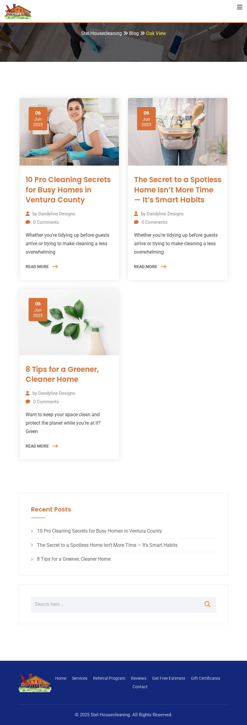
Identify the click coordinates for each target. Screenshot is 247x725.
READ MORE (37, 266)
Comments (46, 222)
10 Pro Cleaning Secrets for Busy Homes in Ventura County (68, 190)
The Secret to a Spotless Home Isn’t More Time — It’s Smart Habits (177, 190)
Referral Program (109, 678)
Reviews (138, 678)
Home (60, 678)
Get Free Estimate (168, 678)
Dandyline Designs (56, 214)
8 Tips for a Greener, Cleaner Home (62, 374)
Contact (140, 686)
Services (79, 678)
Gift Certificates (205, 678)
